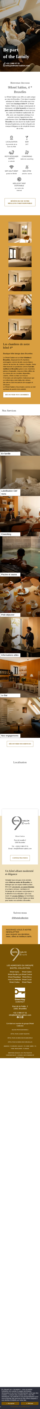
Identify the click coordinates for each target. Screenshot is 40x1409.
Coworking (6, 534)
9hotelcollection (21, 918)
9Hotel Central (27, 974)
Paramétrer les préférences (20, 1406)
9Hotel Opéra (15, 972)
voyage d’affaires (18, 896)
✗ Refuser (29, 1403)
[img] (20, 232)
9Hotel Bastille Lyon (15, 974)
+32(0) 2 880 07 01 (21, 846)
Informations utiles (10, 655)
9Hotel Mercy (27, 977)
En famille (5, 453)
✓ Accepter (10, 1403)
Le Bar (4, 695)
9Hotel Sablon (27, 972)
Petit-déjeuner (7, 615)
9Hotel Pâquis (27, 982)
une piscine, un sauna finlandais (23, 887)
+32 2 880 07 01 (20, 1013)
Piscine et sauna (9, 574)
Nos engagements (9, 735)
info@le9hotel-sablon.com (23, 848)
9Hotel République (14, 977)
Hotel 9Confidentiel (14, 979)
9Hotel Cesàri (27, 979)
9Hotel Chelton (14, 982)
